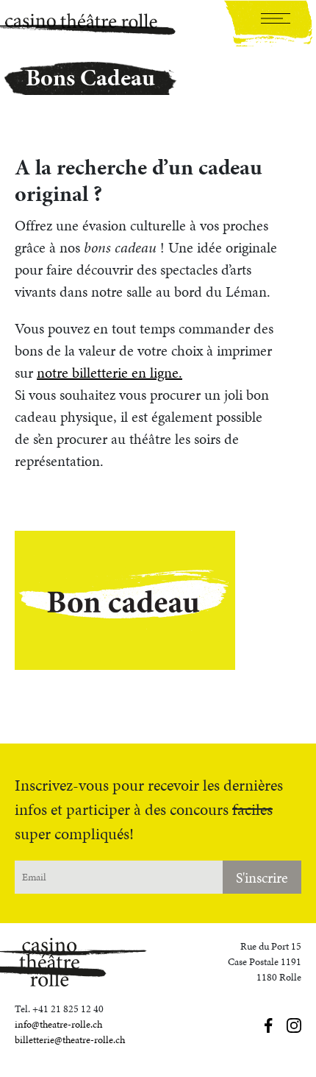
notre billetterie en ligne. (109, 372)
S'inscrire (262, 877)
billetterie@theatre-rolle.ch (70, 1040)
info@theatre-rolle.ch (58, 1024)
